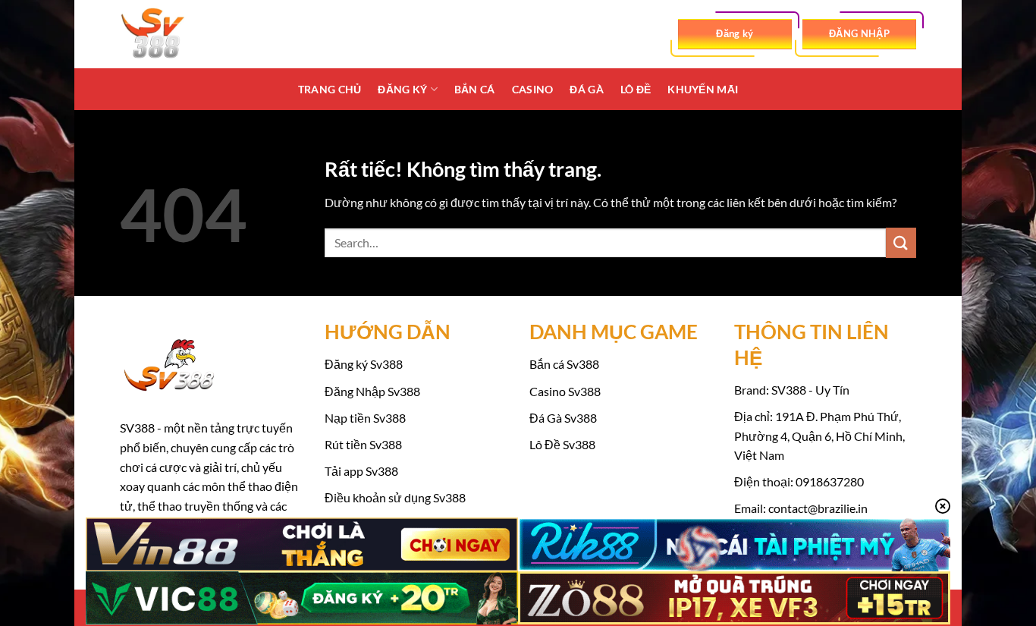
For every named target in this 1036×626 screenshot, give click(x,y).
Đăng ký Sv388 (364, 364)
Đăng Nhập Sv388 (372, 391)
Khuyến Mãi (702, 89)
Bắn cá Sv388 (564, 364)
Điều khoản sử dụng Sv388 (395, 497)
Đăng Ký (402, 89)
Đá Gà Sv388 (563, 418)
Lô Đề (635, 89)
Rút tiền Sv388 (363, 444)
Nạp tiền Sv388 (365, 418)
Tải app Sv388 (361, 471)
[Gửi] (901, 242)
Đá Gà (586, 89)
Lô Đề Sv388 (562, 444)
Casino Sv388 (565, 391)
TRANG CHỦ (330, 89)
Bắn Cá (474, 89)
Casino (533, 89)
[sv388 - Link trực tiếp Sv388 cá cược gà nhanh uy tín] (196, 34)
